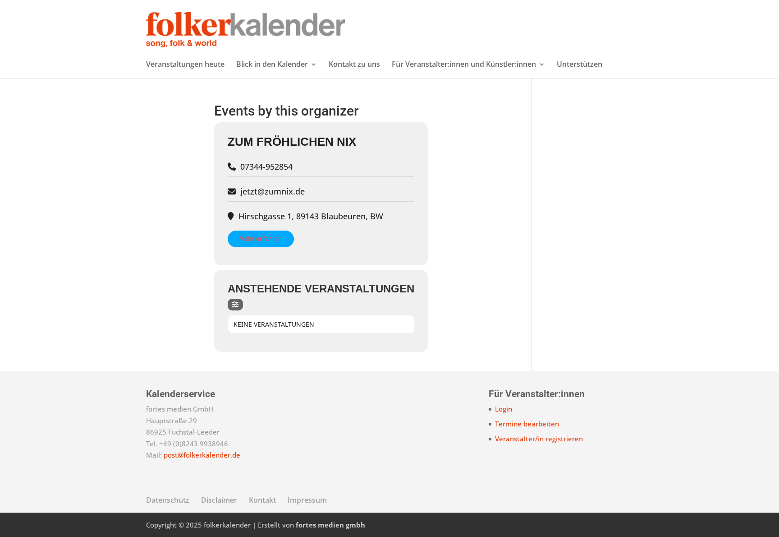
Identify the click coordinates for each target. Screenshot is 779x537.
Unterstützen (579, 65)
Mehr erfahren (261, 239)
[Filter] (235, 304)
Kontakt (262, 500)
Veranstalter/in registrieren (539, 438)
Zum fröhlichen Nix (292, 141)
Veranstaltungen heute (185, 65)
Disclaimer (219, 500)
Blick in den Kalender (272, 65)
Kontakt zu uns (354, 65)
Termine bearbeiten (527, 423)
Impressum (307, 500)
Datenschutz (167, 500)
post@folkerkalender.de (202, 454)
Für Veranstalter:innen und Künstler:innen (464, 65)
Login (503, 408)
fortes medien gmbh (330, 524)
